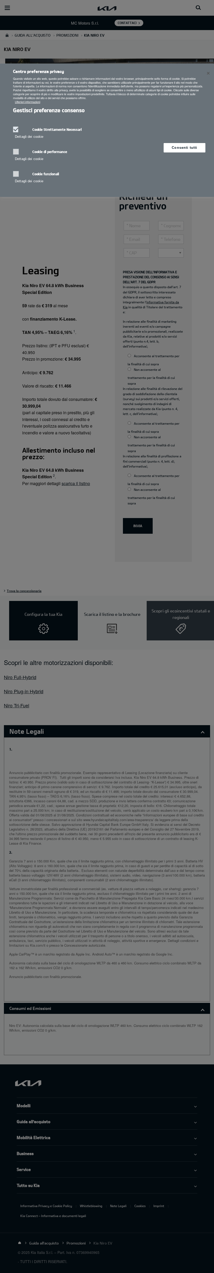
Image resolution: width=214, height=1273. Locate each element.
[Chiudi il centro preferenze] (208, 73)
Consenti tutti (184, 148)
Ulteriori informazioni (27, 102)
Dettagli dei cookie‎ (29, 137)
